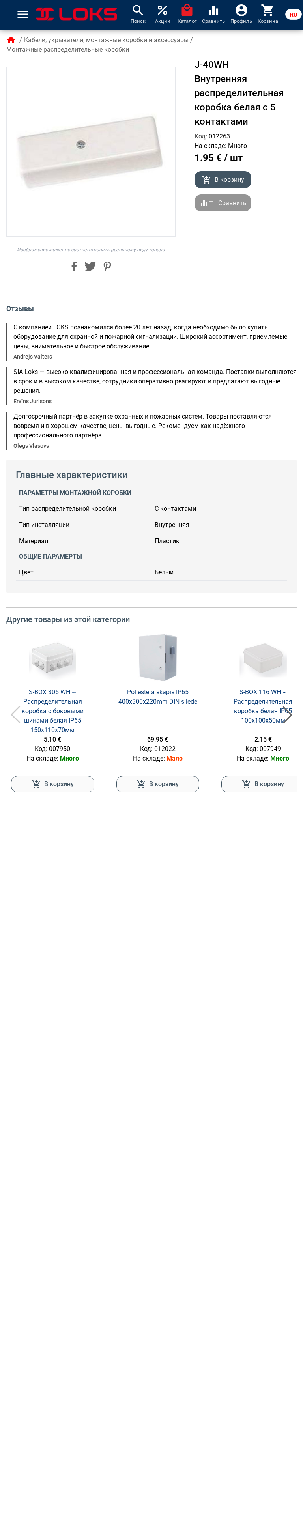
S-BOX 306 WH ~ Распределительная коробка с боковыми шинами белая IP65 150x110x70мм (53, 711)
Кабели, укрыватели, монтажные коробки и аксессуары (106, 40)
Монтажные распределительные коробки (67, 49)
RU (293, 14)
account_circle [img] (241, 9)
